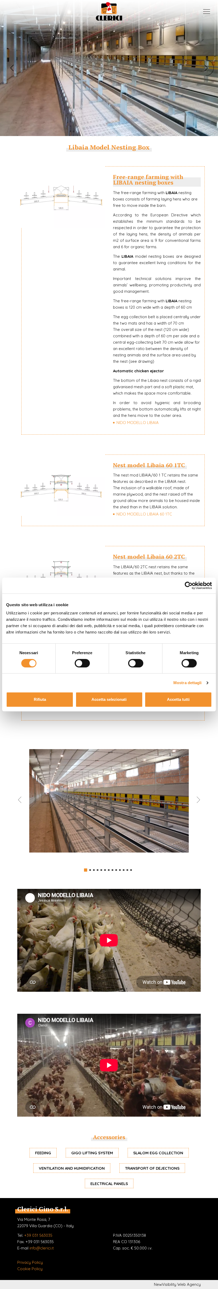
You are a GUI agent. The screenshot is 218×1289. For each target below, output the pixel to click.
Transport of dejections (152, 1168)
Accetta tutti (178, 699)
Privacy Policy (30, 1262)
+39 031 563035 (38, 1235)
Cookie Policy (30, 1268)
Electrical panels (109, 1183)
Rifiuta (40, 699)
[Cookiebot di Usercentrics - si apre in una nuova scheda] (188, 585)
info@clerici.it (42, 1248)
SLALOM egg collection (158, 1152)
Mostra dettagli (187, 682)
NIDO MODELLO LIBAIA (137, 422)
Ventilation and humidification (72, 1168)
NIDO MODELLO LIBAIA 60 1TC (144, 514)
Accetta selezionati (109, 699)
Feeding (43, 1152)
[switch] (82, 663)
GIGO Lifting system (92, 1152)
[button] (12, 68)
